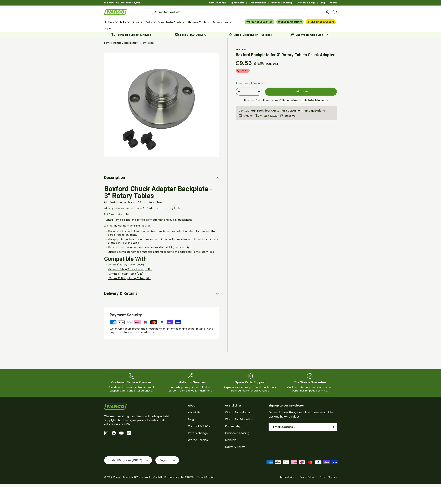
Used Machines (257, 2)
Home (107, 42)
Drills (148, 22)
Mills (123, 22)
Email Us (290, 115)
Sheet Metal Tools (169, 22)
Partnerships (234, 426)
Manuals (230, 440)
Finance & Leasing (281, 2)
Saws (135, 22)
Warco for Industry (290, 22)
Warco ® (117, 477)
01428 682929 (268, 115)
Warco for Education (259, 22)
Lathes (109, 22)
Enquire (248, 115)
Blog (322, 2)
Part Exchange (217, 2)
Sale (108, 28)
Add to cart (301, 91)
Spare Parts (237, 2)
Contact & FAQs (305, 2)
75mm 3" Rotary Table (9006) (126, 264)
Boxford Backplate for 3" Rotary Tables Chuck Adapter (134, 42)
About (333, 2)
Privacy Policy (287, 477)
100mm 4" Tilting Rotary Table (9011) (129, 278)
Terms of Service (328, 477)
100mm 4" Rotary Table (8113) (125, 273)
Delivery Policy (235, 447)
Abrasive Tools (196, 22)
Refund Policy (307, 477)
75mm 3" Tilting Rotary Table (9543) (130, 269)
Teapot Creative (205, 477)
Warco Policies (198, 440)
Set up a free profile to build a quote (305, 100)
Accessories (220, 22)
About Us (194, 412)
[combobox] (225, 12)
